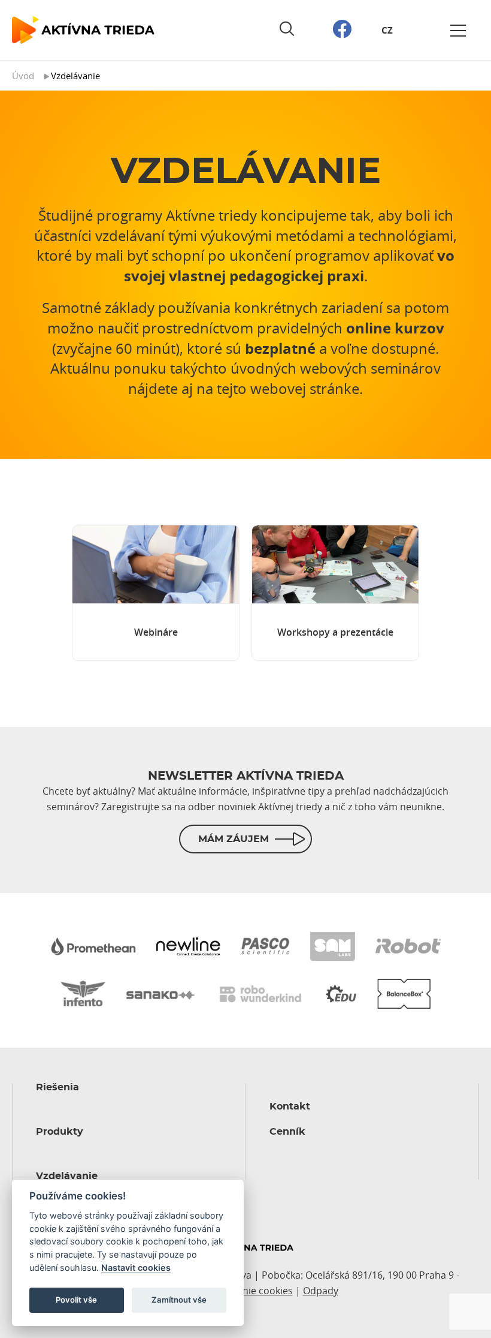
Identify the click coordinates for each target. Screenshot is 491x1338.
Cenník (287, 1131)
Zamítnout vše (179, 1299)
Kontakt (289, 1106)
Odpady (320, 1290)
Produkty (59, 1131)
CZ (387, 30)
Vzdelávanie (67, 1176)
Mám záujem (233, 839)
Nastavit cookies (136, 1267)
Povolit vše (76, 1299)
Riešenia (57, 1087)
